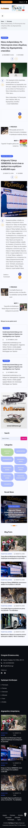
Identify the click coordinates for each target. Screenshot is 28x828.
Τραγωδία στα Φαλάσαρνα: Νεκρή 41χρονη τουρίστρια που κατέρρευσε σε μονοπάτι (11, 739)
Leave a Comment (8, 276)
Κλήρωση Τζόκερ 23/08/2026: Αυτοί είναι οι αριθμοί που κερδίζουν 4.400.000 (11, 769)
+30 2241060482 (8, 663)
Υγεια (7, 484)
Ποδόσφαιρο (7, 468)
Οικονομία (20, 460)
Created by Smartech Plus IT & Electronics (14, 825)
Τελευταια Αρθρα (20, 477)
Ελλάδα (7, 459)
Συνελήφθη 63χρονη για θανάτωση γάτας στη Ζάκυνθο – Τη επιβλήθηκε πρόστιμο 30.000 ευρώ (14, 513)
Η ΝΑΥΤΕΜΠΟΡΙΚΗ (12, 104)
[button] (11, 525)
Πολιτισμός (7, 477)
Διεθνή (20, 451)
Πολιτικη (9, 21)
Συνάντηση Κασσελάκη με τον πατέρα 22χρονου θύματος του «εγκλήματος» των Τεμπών (12, 334)
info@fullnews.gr (8, 666)
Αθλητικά (7, 452)
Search (24, 438)
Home (2, 21)
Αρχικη (5, 815)
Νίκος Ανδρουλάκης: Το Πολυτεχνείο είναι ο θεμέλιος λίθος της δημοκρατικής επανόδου (16, 100)
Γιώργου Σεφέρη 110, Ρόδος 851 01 (13, 660)
